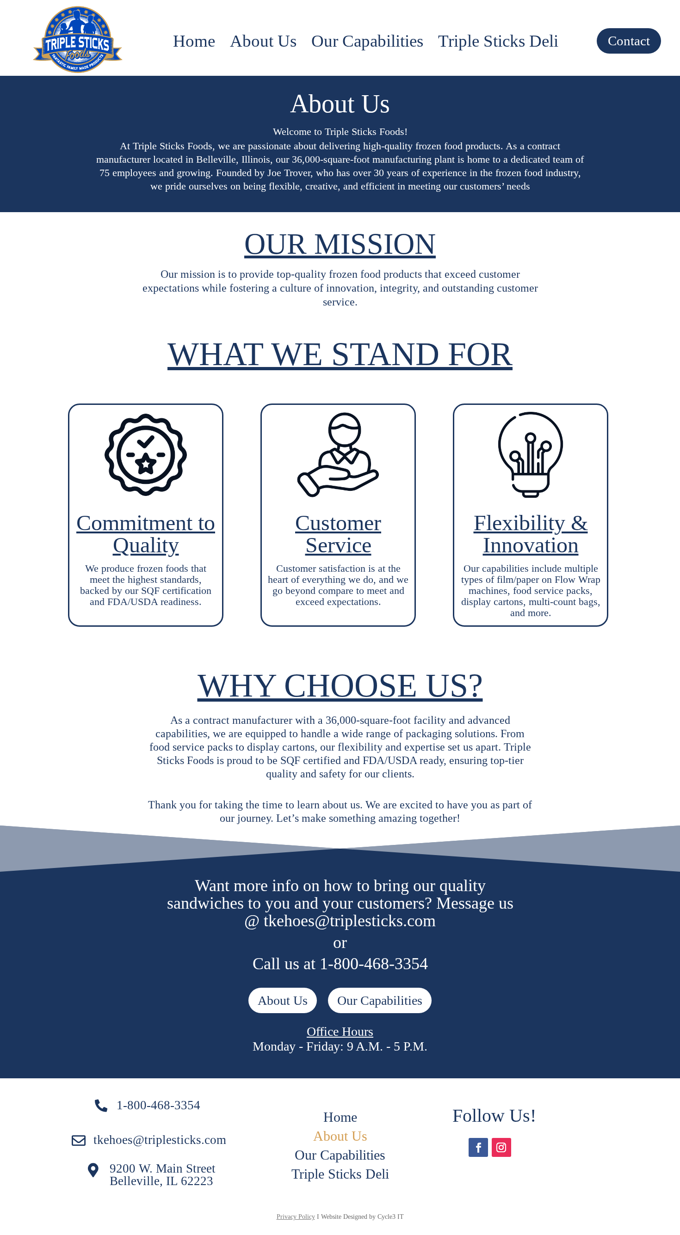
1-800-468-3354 (158, 1105)
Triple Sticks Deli (498, 41)
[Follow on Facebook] (478, 1147)
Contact (629, 40)
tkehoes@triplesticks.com (159, 1140)
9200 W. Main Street (163, 1168)
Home (194, 41)
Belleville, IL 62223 (161, 1181)
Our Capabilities (367, 41)
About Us (263, 41)
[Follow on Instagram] (501, 1147)
